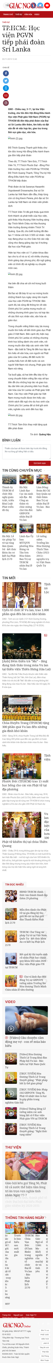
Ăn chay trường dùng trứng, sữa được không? (21, 1232)
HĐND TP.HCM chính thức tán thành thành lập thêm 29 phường (34, 895)
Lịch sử (36, 27)
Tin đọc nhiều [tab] (14, 884)
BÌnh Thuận (45, 1330)
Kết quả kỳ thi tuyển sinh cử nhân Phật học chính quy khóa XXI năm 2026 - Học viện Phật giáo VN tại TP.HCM (26, 961)
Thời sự (18, 14)
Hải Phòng (45, 1325)
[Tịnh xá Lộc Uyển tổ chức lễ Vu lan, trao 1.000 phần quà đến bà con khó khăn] (21, 595)
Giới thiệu (45, 1334)
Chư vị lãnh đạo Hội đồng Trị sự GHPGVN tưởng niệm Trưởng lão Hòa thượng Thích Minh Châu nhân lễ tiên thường (25, 983)
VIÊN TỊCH (45, 1308)
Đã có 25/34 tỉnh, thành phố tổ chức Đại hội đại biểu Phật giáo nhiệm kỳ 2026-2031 (26, 1187)
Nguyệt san (18, 1284)
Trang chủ (8, 14)
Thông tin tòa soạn (10, 1287)
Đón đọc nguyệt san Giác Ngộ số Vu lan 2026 (32, 1232)
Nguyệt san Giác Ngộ (21, 27)
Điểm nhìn (7, 21)
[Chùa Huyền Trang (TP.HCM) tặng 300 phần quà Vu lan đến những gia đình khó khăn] (21, 708)
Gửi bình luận (40, 463)
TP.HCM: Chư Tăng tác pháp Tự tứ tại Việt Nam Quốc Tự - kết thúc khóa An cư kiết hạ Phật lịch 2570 (26, 938)
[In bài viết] (6, 103)
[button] (42, 1240)
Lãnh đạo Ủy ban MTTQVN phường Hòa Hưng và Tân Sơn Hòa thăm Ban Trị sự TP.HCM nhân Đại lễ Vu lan (26, 552)
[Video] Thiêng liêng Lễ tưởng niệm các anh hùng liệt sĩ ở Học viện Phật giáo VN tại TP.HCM (33, 1113)
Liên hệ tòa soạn (27, 1287)
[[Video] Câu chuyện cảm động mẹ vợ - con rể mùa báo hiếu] (26, 1020)
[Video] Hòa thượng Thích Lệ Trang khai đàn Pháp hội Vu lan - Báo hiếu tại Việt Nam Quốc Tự (26, 1061)
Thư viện (13, 1147)
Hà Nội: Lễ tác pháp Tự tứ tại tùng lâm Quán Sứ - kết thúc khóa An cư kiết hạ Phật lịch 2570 (9, 548)
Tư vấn (28, 21)
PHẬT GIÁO (44, 1304)
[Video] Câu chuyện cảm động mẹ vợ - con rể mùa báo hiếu (25, 1042)
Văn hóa (28, 14)
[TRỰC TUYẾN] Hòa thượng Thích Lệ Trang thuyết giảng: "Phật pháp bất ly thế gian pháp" (34, 1078)
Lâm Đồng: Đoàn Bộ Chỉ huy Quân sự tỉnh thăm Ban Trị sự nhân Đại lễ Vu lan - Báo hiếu (44, 499)
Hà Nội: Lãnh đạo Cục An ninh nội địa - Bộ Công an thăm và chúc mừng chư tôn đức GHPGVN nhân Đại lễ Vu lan (26, 503)
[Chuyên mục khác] (47, 34)
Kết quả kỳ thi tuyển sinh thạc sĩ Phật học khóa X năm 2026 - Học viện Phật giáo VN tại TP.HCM (10, 1247)
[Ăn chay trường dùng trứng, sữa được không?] (23, 1213)
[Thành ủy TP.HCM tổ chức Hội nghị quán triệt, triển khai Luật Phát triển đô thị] (9, 479)
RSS (22, 1290)
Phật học (18, 21)
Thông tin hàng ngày (24, 1203)
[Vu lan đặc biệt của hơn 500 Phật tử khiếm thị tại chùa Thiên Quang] (21, 825)
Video (36, 14)
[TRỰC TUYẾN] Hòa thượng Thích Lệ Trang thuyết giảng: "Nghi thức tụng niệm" (33, 1129)
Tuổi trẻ (37, 21)
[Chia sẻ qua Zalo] (6, 88)
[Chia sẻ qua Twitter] (6, 81)
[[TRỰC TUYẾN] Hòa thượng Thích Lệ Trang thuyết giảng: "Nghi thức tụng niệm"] (11, 1129)
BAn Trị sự (45, 1300)
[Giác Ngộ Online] (16, 1294)
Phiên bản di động (9, 1290)
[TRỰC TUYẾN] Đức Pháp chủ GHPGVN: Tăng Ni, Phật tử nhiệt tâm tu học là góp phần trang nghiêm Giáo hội (26, 1096)
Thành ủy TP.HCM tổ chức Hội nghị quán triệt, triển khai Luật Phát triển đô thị (8, 499)
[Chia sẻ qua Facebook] (6, 73)
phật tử (46, 1313)
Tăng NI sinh (44, 1317)
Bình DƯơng (44, 1338)
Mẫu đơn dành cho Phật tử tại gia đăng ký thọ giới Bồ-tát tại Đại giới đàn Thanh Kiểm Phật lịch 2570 (25, 916)
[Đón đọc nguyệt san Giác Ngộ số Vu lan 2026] (34, 1213)
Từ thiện (7, 34)
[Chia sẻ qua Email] (6, 95)
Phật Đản (45, 1321)
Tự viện (6, 27)
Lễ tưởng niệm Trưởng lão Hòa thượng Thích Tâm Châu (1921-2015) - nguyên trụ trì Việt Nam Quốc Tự (43, 551)
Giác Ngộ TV (31, 1284)
